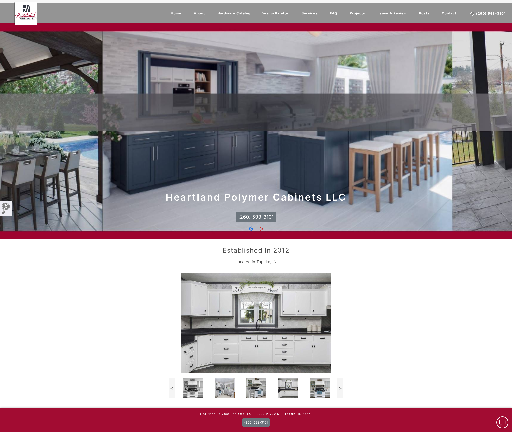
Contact (449, 13)
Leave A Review (392, 13)
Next (340, 388)
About (199, 13)
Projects (357, 13)
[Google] (251, 229)
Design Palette (274, 13)
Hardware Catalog (234, 13)
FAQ (333, 13)
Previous (172, 388)
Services (310, 13)
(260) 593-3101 (490, 13)
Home (176, 13)
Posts (424, 13)
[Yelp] (261, 229)
